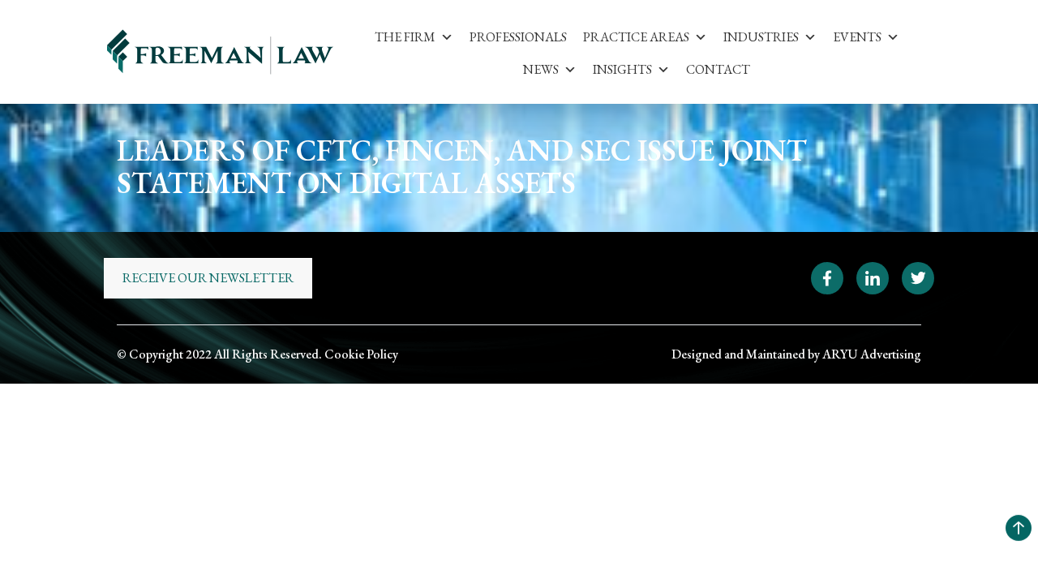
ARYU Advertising (871, 354)
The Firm (405, 36)
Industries (761, 36)
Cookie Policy (361, 354)
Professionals (518, 36)
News (541, 69)
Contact (718, 69)
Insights (622, 69)
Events (857, 36)
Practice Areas (636, 36)
